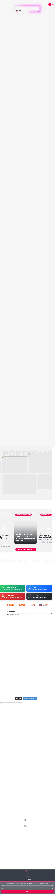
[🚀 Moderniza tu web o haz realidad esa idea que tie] (39, 623)
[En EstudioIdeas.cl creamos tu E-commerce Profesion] (39, 637)
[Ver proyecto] (14, 464)
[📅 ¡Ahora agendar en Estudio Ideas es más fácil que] (39, 689)
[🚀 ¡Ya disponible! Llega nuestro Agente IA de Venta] (39, 650)
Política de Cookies (44, 883)
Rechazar (27, 887)
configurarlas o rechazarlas (32, 883)
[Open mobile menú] (4, 4)
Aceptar (27, 891)
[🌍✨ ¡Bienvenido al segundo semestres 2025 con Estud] (39, 663)
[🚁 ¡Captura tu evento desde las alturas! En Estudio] (39, 676)
